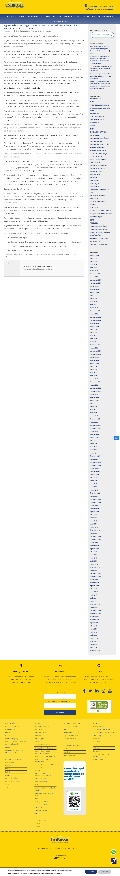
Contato (66, 749)
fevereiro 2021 (95, 456)
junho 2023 (94, 370)
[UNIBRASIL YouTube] (111, 690)
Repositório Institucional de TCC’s (44, 794)
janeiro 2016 (94, 644)
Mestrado (37, 736)
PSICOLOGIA (94, 223)
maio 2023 (93, 373)
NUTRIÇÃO (93, 204)
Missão (7, 736)
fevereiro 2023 (95, 382)
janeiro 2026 (94, 277)
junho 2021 (94, 444)
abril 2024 (93, 339)
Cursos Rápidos (39, 739)
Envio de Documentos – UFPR (44, 765)
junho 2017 (94, 592)
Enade (95, 745)
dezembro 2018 (95, 536)
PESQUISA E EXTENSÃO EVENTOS (101, 214)
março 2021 (94, 453)
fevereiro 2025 (95, 311)
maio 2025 (93, 302)
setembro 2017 (95, 583)
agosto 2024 (94, 326)
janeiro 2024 (94, 348)
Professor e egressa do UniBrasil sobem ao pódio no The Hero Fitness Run (101, 68)
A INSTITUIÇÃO (10, 723)
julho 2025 (93, 295)
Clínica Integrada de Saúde (102, 736)
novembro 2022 (95, 391)
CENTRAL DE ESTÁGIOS (97, 117)
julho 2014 (93, 647)
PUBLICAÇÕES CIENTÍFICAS (98, 226)
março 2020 (94, 490)
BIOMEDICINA (94, 113)
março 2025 (94, 308)
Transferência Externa (71, 732)
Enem (36, 799)
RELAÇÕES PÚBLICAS (96, 235)
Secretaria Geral (98, 726)
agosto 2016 (94, 623)
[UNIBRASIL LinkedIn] (98, 690)
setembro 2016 (95, 620)
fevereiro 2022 (95, 419)
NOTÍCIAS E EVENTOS (89, 16)
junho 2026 (94, 261)
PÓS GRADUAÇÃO (96, 217)
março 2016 (94, 638)
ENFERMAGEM (15, 254)
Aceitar (91, 872)
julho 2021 (93, 441)
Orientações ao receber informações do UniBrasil (43, 774)
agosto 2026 (94, 255)
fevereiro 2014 (95, 651)
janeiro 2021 (94, 459)
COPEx (92, 220)
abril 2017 (93, 598)
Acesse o (100, 6)
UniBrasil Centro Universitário (41, 31)
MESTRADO (94, 198)
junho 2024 (94, 332)
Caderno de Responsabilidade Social (45, 789)
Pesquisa (8, 766)
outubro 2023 (94, 357)
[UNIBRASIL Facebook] (85, 690)
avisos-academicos (41, 779)
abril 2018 (93, 561)
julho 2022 (93, 404)
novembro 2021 (95, 428)
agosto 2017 (94, 586)
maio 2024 (93, 336)
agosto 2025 (94, 292)
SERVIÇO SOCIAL (95, 242)
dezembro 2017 (95, 573)
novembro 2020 (95, 465)
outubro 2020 (94, 468)
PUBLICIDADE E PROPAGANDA (100, 232)
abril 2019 (93, 524)
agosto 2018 (94, 549)
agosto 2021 (94, 437)
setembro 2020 (95, 471)
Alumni (36, 813)
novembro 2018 (95, 539)
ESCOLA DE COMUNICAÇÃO (99, 154)
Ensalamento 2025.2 (41, 805)
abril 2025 (93, 305)
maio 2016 (93, 632)
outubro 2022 (94, 394)
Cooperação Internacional (102, 729)
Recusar (105, 872)
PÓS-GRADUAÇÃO (40, 732)
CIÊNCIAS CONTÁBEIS (97, 120)
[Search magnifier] (111, 35)
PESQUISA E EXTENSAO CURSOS (100, 211)
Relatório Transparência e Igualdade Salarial (14, 751)
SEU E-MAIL (60, 693)
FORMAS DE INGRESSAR (72, 723)
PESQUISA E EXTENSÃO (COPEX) (51, 16)
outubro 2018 (94, 542)
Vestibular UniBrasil (70, 726)
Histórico (8, 732)
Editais (7, 775)
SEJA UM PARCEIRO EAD (60, 21)
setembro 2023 (95, 360)
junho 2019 (94, 518)
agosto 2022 (94, 400)
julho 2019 (93, 515)
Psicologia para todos (41, 802)
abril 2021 (93, 450)
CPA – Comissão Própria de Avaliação (102, 755)
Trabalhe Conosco (70, 755)
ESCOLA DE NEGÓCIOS (97, 168)
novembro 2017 (95, 577)
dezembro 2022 (95, 388)
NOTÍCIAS (44, 254)
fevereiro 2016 (95, 641)
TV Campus (96, 742)
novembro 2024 (95, 320)
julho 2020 (93, 478)
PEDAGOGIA (94, 208)
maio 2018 (93, 558)
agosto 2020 (94, 475)
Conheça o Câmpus (12, 726)
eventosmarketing (40, 782)
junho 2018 (94, 555)
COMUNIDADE (94, 123)
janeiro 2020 (94, 496)
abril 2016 (93, 635)
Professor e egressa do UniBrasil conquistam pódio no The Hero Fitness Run (101, 76)
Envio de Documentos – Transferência (42, 760)
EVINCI (7, 772)
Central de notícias (11, 778)
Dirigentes (8, 747)
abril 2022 (93, 413)
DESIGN (92, 126)
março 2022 (94, 416)
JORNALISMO (94, 187)
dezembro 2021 (95, 425)
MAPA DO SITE (98, 759)
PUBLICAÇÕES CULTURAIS (98, 229)
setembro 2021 (95, 434)
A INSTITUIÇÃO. (12, 16)
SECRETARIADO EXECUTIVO (99, 239)
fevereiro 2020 (95, 493)
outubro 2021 (94, 431)
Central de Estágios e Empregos (103, 732)
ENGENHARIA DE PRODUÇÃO (99, 144)
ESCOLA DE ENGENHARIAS (98, 165)
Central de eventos (12, 781)
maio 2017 (93, 595)
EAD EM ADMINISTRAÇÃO (98, 132)
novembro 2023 (95, 354)
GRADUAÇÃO (37, 254)
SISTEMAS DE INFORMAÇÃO (99, 245)
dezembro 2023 (95, 351)
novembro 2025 (95, 283)
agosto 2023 (94, 363)
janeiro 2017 (94, 607)
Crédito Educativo (70, 739)
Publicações (9, 763)
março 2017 (94, 601)
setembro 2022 (95, 397)
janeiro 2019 (94, 533)
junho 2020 (94, 481)
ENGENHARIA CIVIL (96, 141)
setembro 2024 (95, 323)
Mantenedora (10, 729)
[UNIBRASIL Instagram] (105, 690)
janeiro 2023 (94, 385)
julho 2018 (93, 552)
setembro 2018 (95, 546)
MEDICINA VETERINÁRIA (97, 195)
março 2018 (94, 564)
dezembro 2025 (95, 280)
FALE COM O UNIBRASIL (105, 16)
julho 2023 (93, 366)
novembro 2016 (95, 614)
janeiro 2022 (94, 422)
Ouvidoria (67, 752)
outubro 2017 (94, 580)
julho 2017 (93, 589)
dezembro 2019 (95, 499)
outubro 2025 (94, 286)
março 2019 (94, 527)
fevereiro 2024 (95, 345)
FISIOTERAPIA (94, 181)
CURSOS (21, 16)
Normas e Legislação (12, 739)
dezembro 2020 (95, 462)
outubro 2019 (94, 505)
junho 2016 (94, 629)
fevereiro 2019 (95, 530)
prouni (36, 742)
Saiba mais (57, 873)
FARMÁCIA (93, 178)
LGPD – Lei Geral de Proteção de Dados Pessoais (15, 743)
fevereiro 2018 (95, 567)
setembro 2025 (95, 289)
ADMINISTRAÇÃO (95, 99)
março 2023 (94, 379)
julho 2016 (93, 626)
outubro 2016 (94, 617)
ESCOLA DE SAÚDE (26, 254)
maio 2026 (93, 265)
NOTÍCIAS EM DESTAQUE (55, 254)
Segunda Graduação (71, 736)
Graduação (38, 729)
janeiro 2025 (94, 314)
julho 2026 (93, 258)
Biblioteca (96, 748)
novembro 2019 (95, 502)
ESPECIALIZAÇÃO (95, 174)
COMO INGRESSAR (32, 16)
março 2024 (94, 342)
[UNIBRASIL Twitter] (91, 690)
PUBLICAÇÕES (67, 16)
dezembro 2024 (95, 317)
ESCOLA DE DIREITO (96, 157)
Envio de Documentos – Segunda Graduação (42, 752)
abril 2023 (93, 376)
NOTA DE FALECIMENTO (98, 201)
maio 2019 (93, 521)
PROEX (7, 769)
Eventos (37, 827)
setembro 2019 (95, 509)
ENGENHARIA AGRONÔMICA (99, 138)
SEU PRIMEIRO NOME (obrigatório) (60, 701)
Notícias (37, 823)
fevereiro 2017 (95, 604)
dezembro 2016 (95, 610)
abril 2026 (93, 268)
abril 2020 (93, 487)
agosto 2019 (94, 512)
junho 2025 (94, 299)
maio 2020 (93, 484)
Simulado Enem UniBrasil (43, 745)
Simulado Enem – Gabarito (43, 748)
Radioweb (96, 739)
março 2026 (94, 271)
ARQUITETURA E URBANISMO (99, 105)
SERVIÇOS (77, 16)
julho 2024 (93, 329)
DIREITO (93, 129)
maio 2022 (93, 410)
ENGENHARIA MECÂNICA (98, 151)
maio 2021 (93, 447)
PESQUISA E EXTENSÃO (13, 760)
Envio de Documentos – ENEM (44, 756)
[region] (99, 706)
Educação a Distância (41, 726)
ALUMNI (92, 102)
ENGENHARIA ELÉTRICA (97, 147)
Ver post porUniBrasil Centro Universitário (37, 269)
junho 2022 (94, 407)
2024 (7, 784)
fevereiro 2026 (95, 274)
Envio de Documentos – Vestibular (42, 769)
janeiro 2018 (94, 570)
